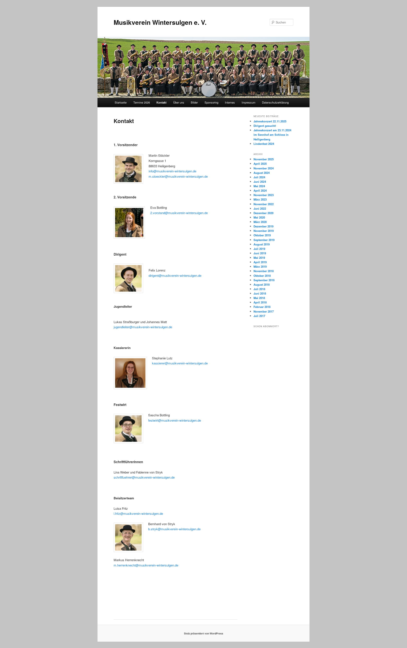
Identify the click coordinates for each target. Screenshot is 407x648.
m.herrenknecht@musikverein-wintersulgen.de (146, 565)
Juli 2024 (259, 177)
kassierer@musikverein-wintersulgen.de (180, 363)
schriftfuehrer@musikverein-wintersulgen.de (144, 477)
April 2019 (260, 262)
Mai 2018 (259, 298)
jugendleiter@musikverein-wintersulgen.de (143, 327)
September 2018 (264, 280)
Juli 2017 (259, 316)
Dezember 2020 (263, 213)
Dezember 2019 (263, 226)
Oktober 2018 (262, 276)
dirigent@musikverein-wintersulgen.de (175, 275)
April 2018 (260, 302)
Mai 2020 (259, 217)
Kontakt (161, 102)
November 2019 (264, 231)
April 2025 (260, 164)
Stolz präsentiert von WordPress (203, 633)
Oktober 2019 (262, 235)
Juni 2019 (260, 253)
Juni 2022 (260, 208)
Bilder (194, 102)
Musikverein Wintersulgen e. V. (160, 22)
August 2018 (262, 284)
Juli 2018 (259, 289)
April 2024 (260, 190)
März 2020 (260, 222)
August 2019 (262, 244)
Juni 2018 (260, 293)
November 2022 (264, 204)
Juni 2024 (260, 182)
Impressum (248, 102)
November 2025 (264, 159)
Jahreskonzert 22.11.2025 (270, 121)
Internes (230, 102)
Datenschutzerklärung (275, 102)
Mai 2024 (259, 186)
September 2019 (264, 240)
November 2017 (264, 311)
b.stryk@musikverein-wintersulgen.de (174, 529)
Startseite (121, 102)
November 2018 (264, 271)
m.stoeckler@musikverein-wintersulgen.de (178, 176)
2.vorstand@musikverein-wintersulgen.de (179, 212)
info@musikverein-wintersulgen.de (172, 171)
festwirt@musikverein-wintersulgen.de (174, 420)
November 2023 (264, 195)
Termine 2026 (141, 102)
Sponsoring (211, 102)
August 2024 (262, 173)
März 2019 (260, 266)
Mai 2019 (259, 258)
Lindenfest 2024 (264, 144)
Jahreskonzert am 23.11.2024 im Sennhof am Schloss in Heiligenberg (272, 134)
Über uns (178, 102)
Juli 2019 (259, 249)
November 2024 (264, 168)
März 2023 (260, 199)
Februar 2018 (262, 307)
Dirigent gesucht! (265, 126)
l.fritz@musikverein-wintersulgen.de (138, 513)
